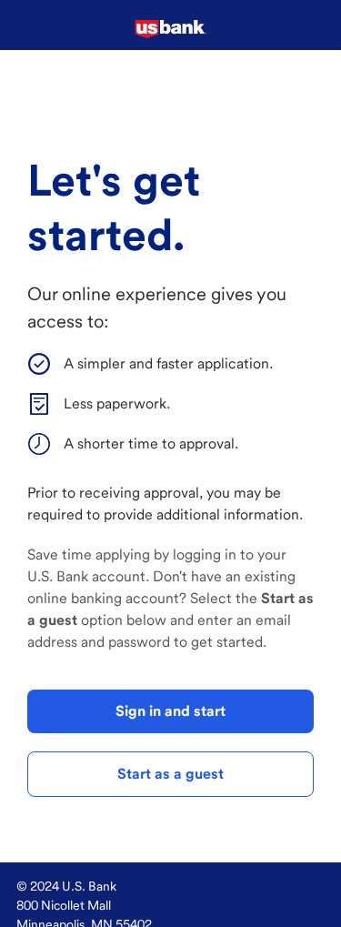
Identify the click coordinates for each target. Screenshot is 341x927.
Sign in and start (170, 711)
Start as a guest (170, 773)
